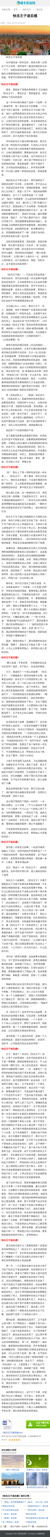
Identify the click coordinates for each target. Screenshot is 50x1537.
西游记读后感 (9, 1506)
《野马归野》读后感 (35, 1510)
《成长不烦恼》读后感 (18, 1527)
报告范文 (27, 9)
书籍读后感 (31, 1522)
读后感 (39, 9)
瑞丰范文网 (22, 1534)
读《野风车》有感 (11, 1522)
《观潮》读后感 (10, 1518)
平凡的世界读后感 (11, 1510)
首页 (15, 9)
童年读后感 (31, 1514)
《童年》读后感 (10, 1514)
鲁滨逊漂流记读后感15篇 (37, 1518)
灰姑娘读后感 (41, 1527)
